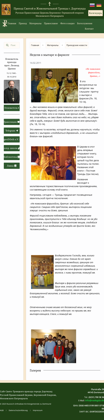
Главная (12, 23)
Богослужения (84, 23)
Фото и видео (67, 23)
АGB (2, 410)
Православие (51, 23)
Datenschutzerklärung (18, 410)
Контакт (89, 28)
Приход (23, 23)
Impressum (37, 410)
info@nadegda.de (94, 400)
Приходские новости (76, 45)
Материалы (35, 23)
